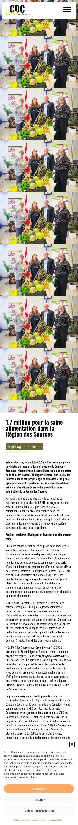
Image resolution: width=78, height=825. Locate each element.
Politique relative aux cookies (26, 820)
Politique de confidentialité (51, 820)
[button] (72, 744)
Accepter (39, 789)
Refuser (39, 800)
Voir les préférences (39, 811)
